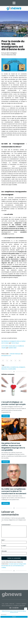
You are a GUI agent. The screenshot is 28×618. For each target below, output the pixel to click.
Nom (3, 540)
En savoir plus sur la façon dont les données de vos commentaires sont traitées (13, 565)
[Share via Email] (19, 360)
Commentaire (6, 525)
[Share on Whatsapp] (15, 360)
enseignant (22, 367)
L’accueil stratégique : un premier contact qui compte (13, 403)
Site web (4, 551)
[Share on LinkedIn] (11, 360)
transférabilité (12, 369)
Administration (5, 367)
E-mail (3, 545)
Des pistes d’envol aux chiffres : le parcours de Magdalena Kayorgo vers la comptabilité (13, 446)
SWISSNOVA (9, 605)
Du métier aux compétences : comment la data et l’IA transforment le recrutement (13, 491)
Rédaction (4, 369)
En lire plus (5, 416)
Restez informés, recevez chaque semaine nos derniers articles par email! (14, 612)
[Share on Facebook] (2, 360)
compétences (14, 367)
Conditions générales (19, 605)
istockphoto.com (6, 355)
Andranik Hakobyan (15, 354)
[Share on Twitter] (7, 360)
